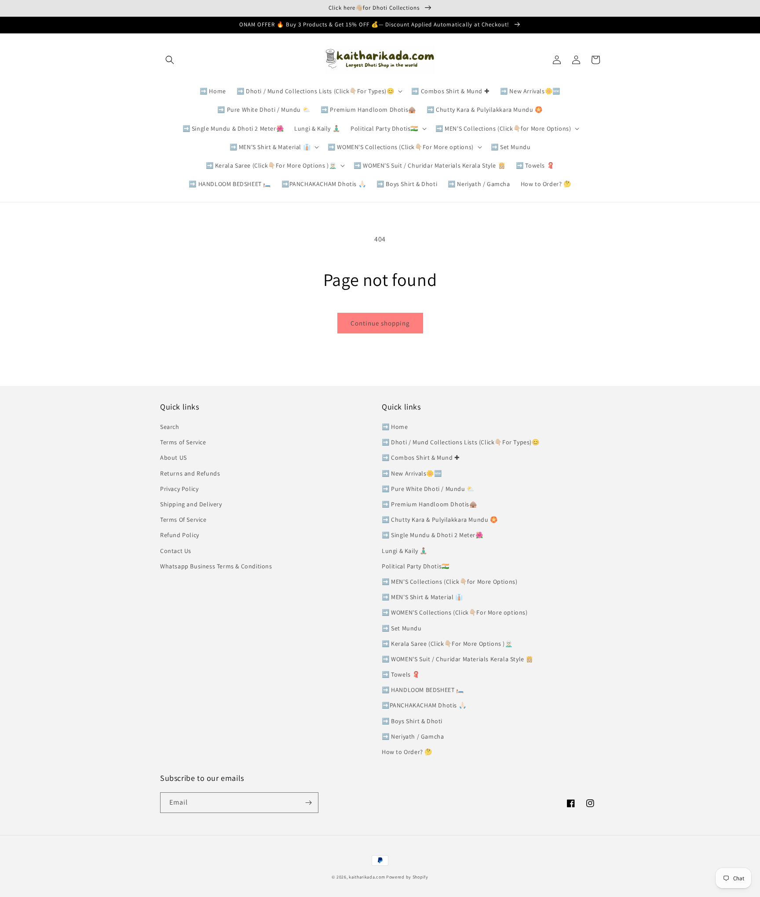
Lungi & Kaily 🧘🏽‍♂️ (405, 551)
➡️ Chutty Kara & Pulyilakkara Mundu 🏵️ (440, 520)
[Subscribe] (308, 802)
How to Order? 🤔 (407, 752)
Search (169, 427)
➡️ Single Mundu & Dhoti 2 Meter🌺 (432, 535)
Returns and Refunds (190, 473)
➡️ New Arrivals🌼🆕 (412, 473)
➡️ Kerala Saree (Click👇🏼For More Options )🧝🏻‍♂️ (447, 644)
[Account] (576, 60)
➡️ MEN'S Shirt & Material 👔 (422, 597)
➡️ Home (395, 427)
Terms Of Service (183, 520)
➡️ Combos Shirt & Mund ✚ (421, 457)
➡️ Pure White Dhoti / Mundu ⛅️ (428, 489)
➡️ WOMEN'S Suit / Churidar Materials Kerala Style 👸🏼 (457, 659)
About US (173, 457)
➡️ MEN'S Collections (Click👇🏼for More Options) (449, 582)
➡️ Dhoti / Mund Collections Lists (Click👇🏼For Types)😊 (461, 442)
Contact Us (175, 551)
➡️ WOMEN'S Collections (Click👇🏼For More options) (455, 612)
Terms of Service (183, 442)
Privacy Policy (179, 489)
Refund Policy (179, 535)
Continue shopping (380, 323)
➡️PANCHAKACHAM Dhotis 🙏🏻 (424, 705)
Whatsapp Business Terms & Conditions (216, 566)
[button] (169, 60)
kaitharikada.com (367, 877)
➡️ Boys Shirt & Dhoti (412, 721)
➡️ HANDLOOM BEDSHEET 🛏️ (423, 690)
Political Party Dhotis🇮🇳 (415, 566)
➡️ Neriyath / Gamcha (413, 736)
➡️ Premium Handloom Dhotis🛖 (429, 504)
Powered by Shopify (407, 877)
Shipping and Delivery (191, 504)
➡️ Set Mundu (402, 628)
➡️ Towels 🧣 (401, 674)
